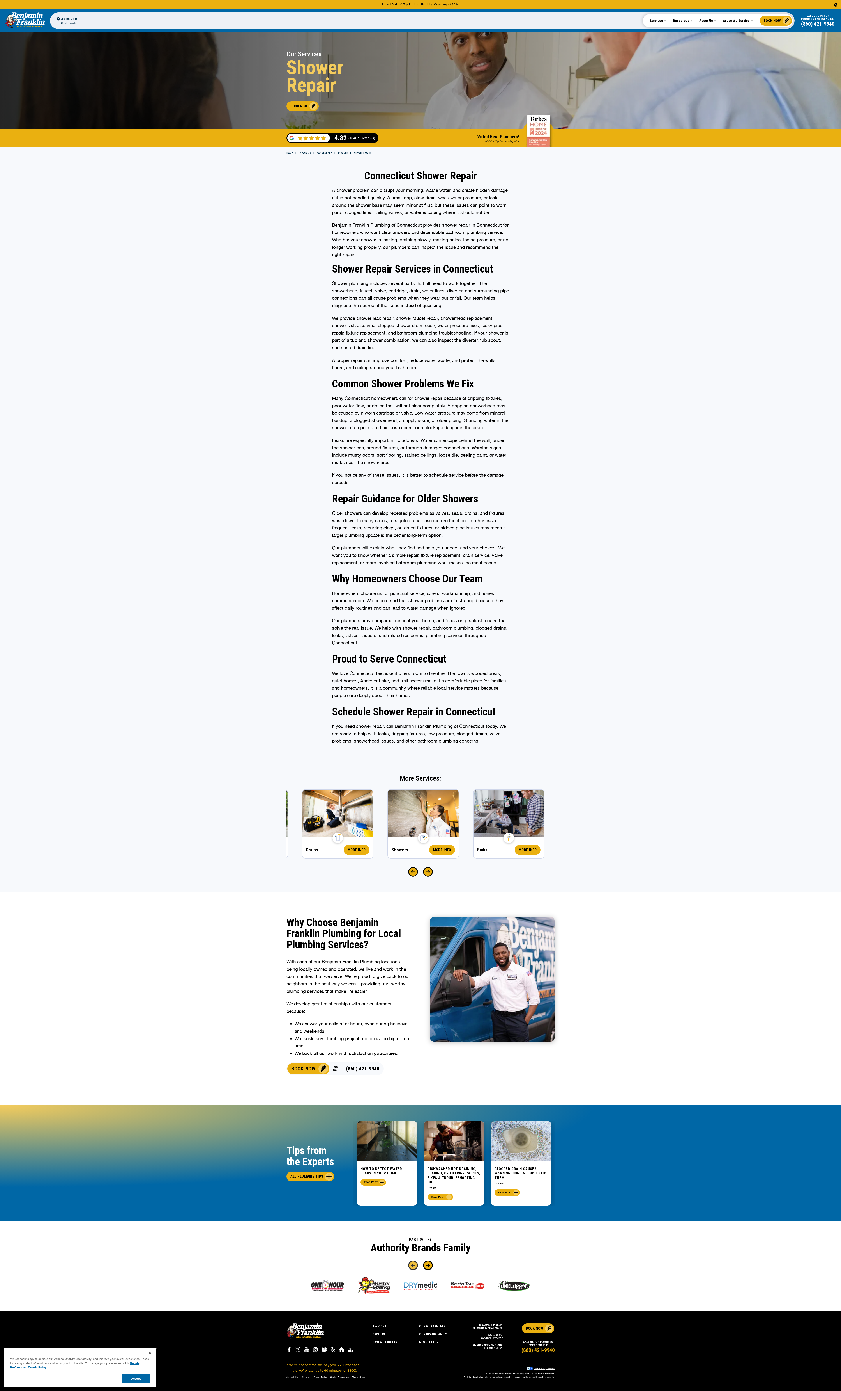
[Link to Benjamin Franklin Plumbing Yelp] (333, 1350)
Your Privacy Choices (544, 1368)
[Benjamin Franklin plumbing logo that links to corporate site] (25, 20)
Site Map (306, 1377)
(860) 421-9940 (817, 24)
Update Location (69, 23)
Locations (305, 153)
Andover (343, 153)
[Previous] (413, 872)
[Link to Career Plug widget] (324, 1350)
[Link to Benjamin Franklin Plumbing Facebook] (289, 1350)
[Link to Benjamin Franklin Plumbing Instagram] (315, 1350)
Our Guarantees (432, 1326)
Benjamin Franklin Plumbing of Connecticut (377, 225)
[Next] (428, 872)
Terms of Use (358, 1377)
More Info (357, 850)
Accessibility (292, 1377)
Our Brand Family (433, 1334)
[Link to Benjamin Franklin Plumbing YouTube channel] (306, 1350)
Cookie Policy (37, 1367)
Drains (432, 1188)
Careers (378, 1334)
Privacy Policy (320, 1377)
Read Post (371, 1182)
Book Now (772, 20)
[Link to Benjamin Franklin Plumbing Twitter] (297, 1350)
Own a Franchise (385, 1342)
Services (379, 1326)
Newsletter (428, 1342)
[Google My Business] (350, 1350)
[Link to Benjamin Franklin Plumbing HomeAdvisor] (341, 1350)
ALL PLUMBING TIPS (306, 1176)
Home (289, 153)
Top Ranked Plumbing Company (425, 4)
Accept (136, 1378)
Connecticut (324, 153)
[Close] (150, 1353)
